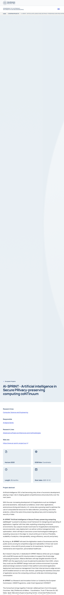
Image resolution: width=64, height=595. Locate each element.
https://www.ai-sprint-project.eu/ (15, 443)
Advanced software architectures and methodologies (22, 433)
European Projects (13, 13)
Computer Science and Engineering (15, 412)
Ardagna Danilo (8, 423)
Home (4, 13)
